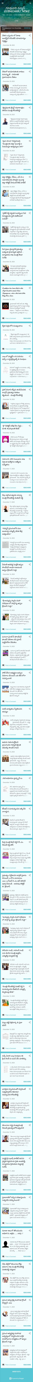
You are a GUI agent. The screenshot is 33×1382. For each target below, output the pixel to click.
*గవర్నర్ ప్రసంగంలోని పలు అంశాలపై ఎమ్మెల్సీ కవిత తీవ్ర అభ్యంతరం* (12, 531)
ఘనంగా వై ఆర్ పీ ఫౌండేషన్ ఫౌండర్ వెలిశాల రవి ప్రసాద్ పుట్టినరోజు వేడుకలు (12, 640)
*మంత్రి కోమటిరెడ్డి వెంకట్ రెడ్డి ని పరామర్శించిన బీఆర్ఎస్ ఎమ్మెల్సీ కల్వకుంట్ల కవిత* (13, 989)
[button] (30, 35)
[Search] (30, 4)
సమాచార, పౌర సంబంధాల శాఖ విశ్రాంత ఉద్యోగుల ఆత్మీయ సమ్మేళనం (13, 462)
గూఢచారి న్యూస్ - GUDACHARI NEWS (16, 9)
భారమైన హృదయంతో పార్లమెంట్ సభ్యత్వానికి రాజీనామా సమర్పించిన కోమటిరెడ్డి (14, 1092)
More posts (16, 1371)
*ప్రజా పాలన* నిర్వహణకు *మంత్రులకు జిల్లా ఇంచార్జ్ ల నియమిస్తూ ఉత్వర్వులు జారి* (12, 144)
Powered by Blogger (17, 1378)
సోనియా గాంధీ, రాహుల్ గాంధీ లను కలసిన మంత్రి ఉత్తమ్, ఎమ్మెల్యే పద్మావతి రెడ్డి (12, 953)
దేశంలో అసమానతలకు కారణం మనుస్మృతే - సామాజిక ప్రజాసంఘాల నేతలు (13, 74)
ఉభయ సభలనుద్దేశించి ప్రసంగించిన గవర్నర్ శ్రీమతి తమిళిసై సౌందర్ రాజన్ (11, 745)
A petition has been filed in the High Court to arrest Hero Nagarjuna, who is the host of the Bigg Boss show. (13, 292)
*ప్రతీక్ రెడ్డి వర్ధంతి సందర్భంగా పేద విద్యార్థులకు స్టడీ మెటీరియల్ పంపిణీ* (14, 216)
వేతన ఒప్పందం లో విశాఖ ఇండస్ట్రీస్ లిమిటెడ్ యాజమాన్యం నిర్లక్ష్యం (14, 38)
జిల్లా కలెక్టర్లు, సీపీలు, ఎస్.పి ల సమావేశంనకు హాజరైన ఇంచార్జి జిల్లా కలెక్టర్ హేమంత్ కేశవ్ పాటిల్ (13, 180)
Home (16, 21)
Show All (27, 28)
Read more (27, 64)
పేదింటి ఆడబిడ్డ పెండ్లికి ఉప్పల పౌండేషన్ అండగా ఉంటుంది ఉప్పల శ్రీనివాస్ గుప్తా (12, 567)
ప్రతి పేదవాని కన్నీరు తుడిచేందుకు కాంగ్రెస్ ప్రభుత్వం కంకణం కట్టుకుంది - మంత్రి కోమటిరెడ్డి (14, 392)
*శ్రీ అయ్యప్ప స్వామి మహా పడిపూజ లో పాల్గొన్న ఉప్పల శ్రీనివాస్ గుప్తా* (12, 603)
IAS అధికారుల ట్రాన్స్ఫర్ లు (12, 778)
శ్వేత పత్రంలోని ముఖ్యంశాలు (12, 326)
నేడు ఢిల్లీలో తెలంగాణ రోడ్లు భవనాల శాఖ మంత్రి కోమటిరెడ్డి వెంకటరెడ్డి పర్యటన (13, 1267)
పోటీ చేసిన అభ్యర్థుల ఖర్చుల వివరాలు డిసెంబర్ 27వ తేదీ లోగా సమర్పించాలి (14, 676)
